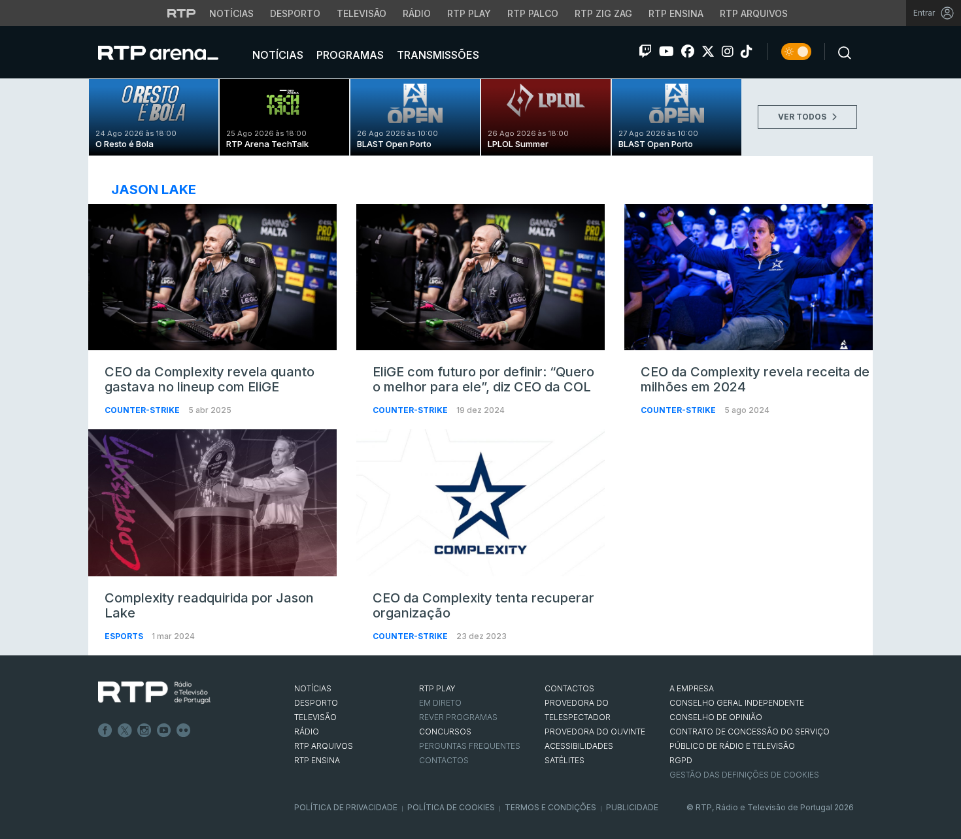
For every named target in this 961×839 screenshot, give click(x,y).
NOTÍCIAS (312, 688)
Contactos (444, 760)
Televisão (361, 13)
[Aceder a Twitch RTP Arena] (645, 51)
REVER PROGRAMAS (458, 717)
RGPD (680, 760)
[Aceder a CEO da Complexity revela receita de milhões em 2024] (748, 277)
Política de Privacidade (345, 807)
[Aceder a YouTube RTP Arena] (666, 51)
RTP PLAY (437, 688)
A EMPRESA (691, 688)
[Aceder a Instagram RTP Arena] (727, 51)
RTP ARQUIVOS (323, 746)
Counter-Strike (143, 410)
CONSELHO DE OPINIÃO (715, 717)
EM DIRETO (440, 703)
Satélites (564, 760)
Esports (125, 636)
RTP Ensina (676, 13)
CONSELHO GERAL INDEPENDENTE (736, 703)
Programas (349, 54)
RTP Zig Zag (603, 13)
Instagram (144, 730)
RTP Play (469, 13)
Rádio (417, 13)
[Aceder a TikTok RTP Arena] (746, 51)
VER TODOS (803, 117)
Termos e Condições (550, 807)
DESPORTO (316, 703)
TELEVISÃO (315, 717)
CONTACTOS (569, 688)
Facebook (105, 730)
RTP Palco (532, 13)
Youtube (164, 730)
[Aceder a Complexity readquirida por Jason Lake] (212, 502)
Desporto (295, 13)
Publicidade (632, 807)
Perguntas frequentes (469, 746)
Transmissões (436, 54)
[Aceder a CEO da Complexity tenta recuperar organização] (480, 502)
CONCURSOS (445, 731)
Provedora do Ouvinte (595, 731)
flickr (184, 730)
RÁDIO (306, 731)
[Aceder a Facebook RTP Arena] (687, 51)
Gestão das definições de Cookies (744, 775)
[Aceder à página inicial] (171, 52)
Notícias (231, 13)
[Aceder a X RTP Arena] (708, 51)
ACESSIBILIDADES (579, 746)
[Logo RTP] (154, 693)
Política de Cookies (451, 807)
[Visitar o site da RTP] (181, 13)
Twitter (125, 730)
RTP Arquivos (754, 13)
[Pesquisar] (840, 51)
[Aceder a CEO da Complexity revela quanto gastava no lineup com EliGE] (212, 277)
